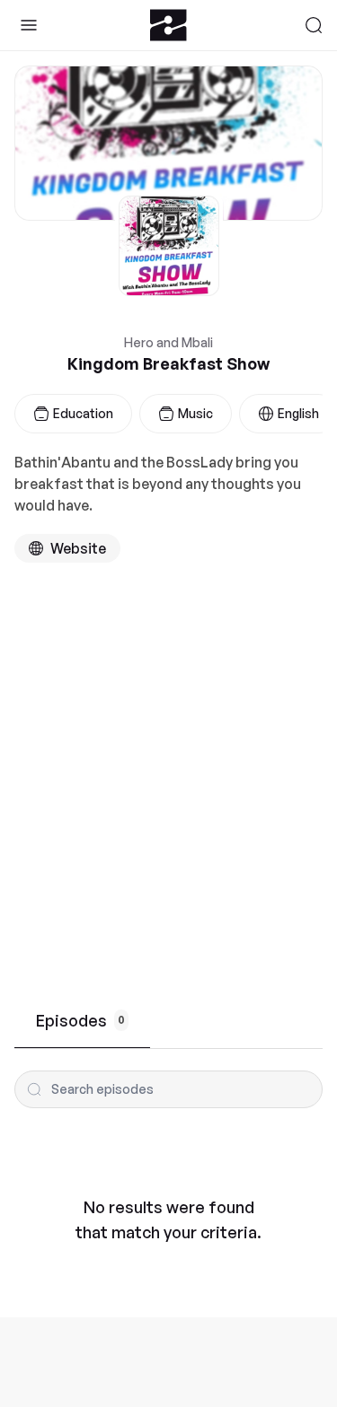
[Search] (313, 25)
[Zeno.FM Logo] (168, 25)
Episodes (80, 1020)
